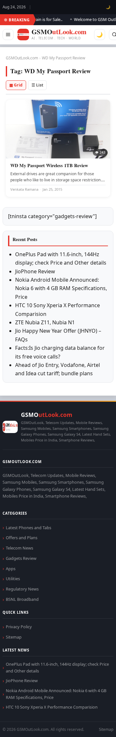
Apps (10, 568)
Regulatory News (22, 589)
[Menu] (8, 34)
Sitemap (14, 637)
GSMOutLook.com (22, 58)
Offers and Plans (21, 537)
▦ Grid (16, 85)
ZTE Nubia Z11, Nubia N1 (45, 322)
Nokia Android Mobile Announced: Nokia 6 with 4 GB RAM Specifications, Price (61, 288)
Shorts (94, 724)
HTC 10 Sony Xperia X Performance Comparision (52, 707)
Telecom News (19, 548)
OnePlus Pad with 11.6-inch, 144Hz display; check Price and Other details (57, 667)
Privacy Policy (19, 627)
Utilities (13, 578)
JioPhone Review (35, 271)
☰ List (37, 85)
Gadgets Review (21, 558)
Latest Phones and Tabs (28, 527)
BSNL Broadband (22, 599)
